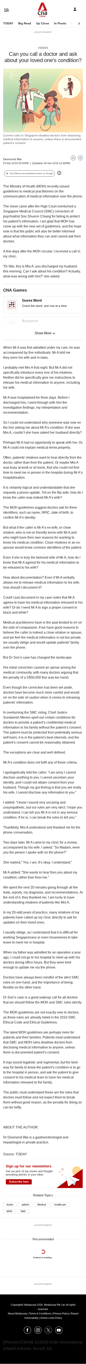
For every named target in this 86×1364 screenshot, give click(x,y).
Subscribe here (19, 1181)
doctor (9, 1204)
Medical (41, 1204)
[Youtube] (58, 1332)
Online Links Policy (51, 1318)
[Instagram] (38, 1332)
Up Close (42, 23)
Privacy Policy (61, 1313)
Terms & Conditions (40, 1313)
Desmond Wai (12, 159)
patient (25, 1204)
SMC (23, 1211)
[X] (48, 1332)
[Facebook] (27, 1332)
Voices (43, 47)
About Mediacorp (17, 1313)
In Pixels (60, 23)
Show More (43, 333)
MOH (9, 1211)
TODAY (8, 23)
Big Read (24, 23)
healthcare (60, 1204)
